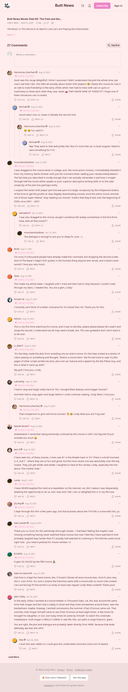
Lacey (17, 480)
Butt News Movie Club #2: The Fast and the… (34, 18)
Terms (69, 669)
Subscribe (102, 5)
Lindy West (13, 23)
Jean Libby (19, 596)
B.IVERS (18, 553)
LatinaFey (19, 381)
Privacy (61, 669)
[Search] (83, 5)
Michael (23, 106)
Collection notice (83, 669)
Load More (13, 657)
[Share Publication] (89, 5)
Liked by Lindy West (26, 76)
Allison (17, 318)
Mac (21, 639)
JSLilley (18, 503)
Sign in (118, 5)
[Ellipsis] (119, 72)
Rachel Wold (20, 426)
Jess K (17, 449)
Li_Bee (17, 345)
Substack (48, 685)
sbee (16, 275)
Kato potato (20, 522)
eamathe (23, 212)
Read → (11, 34)
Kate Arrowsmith (23, 573)
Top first (115, 45)
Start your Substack (55, 677)
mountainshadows (24, 162)
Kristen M (19, 299)
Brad (16, 248)
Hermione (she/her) (24, 72)
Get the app (79, 677)
